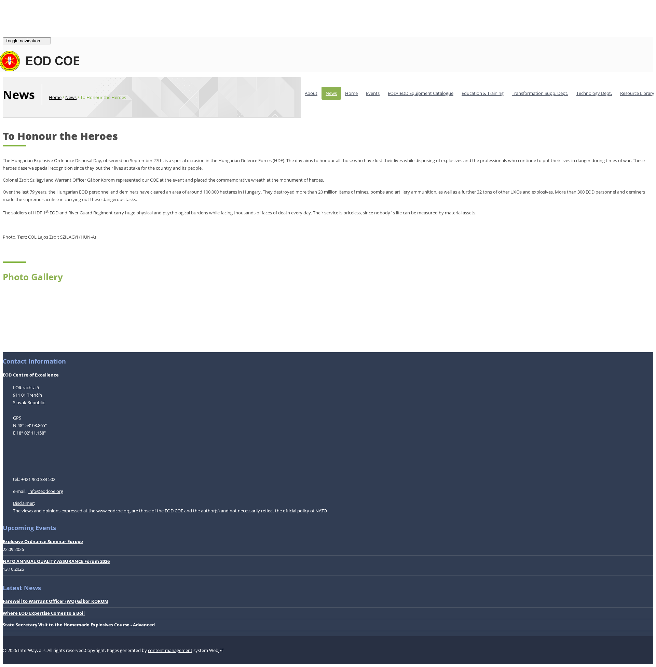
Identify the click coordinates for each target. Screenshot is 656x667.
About (311, 93)
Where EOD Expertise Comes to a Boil (44, 613)
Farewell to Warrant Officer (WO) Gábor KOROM (55, 601)
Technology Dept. (594, 93)
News (331, 93)
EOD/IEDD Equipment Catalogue (420, 93)
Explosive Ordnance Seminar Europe (43, 541)
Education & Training (483, 93)
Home (351, 93)
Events (373, 93)
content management (170, 650)
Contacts (31, 28)
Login (8, 11)
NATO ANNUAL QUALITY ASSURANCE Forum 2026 (56, 561)
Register (26, 11)
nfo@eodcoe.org (46, 491)
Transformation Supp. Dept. (540, 93)
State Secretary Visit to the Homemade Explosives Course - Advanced (79, 625)
